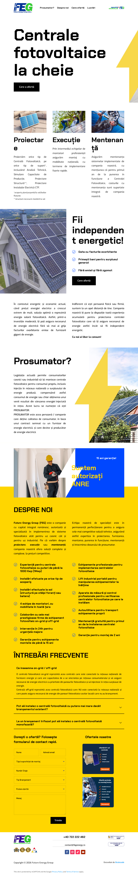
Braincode (119, 862)
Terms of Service (72, 872)
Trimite (58, 820)
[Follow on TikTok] (78, 852)
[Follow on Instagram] (72, 852)
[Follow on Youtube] (83, 852)
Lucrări (91, 7)
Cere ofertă (78, 7)
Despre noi (63, 7)
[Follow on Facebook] (67, 852)
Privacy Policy (57, 872)
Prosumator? (47, 7)
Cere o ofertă (26, 87)
